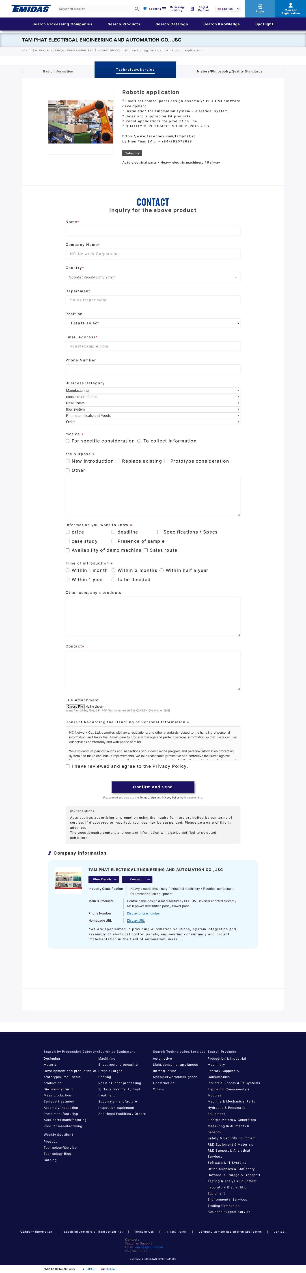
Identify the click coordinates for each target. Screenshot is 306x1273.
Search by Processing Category (71, 1051)
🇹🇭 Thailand (108, 1269)
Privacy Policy (171, 797)
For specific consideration (103, 441)
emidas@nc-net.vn (149, 1247)
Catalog (50, 1160)
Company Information (36, 1231)
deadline (128, 532)
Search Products (124, 24)
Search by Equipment (116, 1051)
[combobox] (153, 277)
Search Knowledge (221, 24)
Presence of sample (141, 541)
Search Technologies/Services (179, 1051)
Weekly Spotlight (58, 1134)
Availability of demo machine (107, 550)
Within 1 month (90, 570)
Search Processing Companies (62, 24)
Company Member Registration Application (230, 1231)
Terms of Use (148, 797)
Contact (280, 1231)
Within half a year (187, 570)
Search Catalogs (172, 24)
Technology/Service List (150, 50)
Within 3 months (137, 570)
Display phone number (143, 913)
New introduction (93, 461)
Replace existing (142, 461)
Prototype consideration (199, 461)
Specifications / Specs (191, 532)
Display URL (136, 920)
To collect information (170, 441)
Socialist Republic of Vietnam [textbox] (92, 277)
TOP (25, 50)
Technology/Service (60, 1147)
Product (50, 1141)
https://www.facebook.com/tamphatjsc (159, 136)
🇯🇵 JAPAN (88, 1269)
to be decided (134, 579)
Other (78, 470)
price (78, 532)
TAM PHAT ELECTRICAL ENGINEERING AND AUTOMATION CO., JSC (102, 40)
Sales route (163, 550)
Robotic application (187, 50)
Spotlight (264, 24)
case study (85, 541)
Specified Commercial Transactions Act (93, 1231)
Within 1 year (87, 579)
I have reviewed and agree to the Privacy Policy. (130, 766)
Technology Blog (57, 1153)
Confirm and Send (153, 787)
